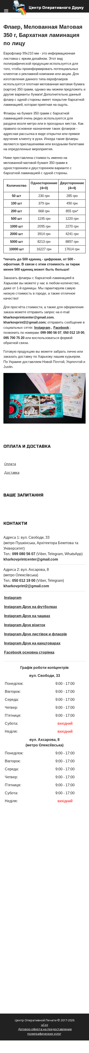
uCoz (44, 1025)
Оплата (10, 463)
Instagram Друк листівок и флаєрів (35, 634)
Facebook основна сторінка (29, 652)
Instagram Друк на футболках (30, 607)
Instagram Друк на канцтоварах (32, 643)
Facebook (61, 327)
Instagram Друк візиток (24, 625)
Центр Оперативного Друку (56, 7)
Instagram (42, 327)
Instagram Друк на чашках (27, 616)
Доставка (11, 472)
